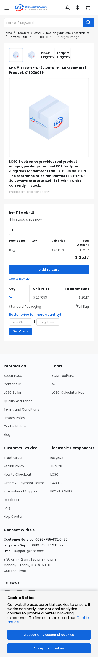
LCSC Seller (12, 392)
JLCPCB (56, 466)
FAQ (7, 508)
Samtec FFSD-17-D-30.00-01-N (30, 37)
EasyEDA (56, 457)
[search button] (88, 22)
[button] (67, 7)
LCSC (54, 474)
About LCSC (13, 375)
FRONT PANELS (61, 491)
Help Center (13, 516)
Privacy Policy (14, 418)
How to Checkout (17, 474)
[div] (48, 55)
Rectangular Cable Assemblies (68, 33)
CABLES (56, 483)
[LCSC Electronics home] (31, 7)
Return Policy (14, 466)
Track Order (13, 457)
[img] (16, 55)
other (37, 33)
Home (8, 33)
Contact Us (13, 384)
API (54, 384)
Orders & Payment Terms (24, 483)
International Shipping (21, 491)
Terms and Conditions (21, 409)
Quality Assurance (18, 401)
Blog (7, 434)
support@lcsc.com (29, 551)
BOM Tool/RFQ (63, 375)
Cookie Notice (15, 426)
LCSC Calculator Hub (68, 392)
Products (23, 33)
